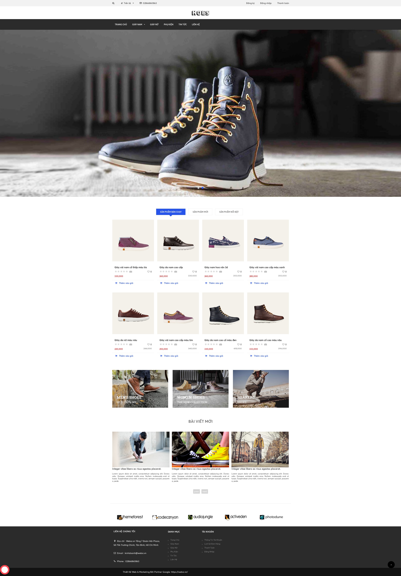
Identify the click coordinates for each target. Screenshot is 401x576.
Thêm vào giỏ (125, 283)
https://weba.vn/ (179, 572)
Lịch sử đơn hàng (212, 544)
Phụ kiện (168, 24)
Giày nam (137, 24)
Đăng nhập (266, 3)
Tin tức (183, 24)
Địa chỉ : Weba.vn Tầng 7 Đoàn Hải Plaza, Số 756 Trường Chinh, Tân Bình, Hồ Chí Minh (137, 543)
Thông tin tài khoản (213, 540)
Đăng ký (250, 3)
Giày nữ (154, 24)
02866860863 (150, 3)
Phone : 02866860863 (128, 561)
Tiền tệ (126, 3)
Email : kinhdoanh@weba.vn (131, 553)
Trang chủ (121, 24)
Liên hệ (196, 24)
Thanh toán (283, 3)
